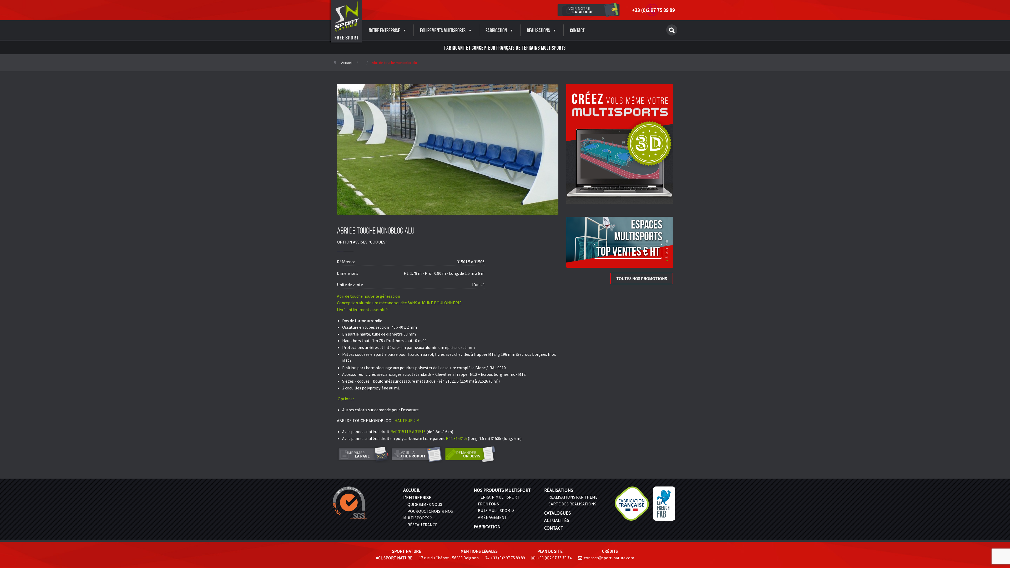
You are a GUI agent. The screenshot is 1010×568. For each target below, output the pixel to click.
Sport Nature (406, 551)
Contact (577, 30)
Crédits (610, 551)
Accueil (346, 62)
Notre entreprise (384, 30)
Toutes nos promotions (641, 278)
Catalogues (557, 513)
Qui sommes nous (424, 504)
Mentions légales (479, 551)
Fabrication (496, 30)
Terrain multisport (499, 497)
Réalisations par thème (573, 497)
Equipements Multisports (443, 30)
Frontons (488, 503)
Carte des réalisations (572, 503)
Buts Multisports (496, 510)
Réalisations (538, 30)
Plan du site (550, 551)
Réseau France (422, 524)
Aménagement (492, 517)
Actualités (556, 520)
